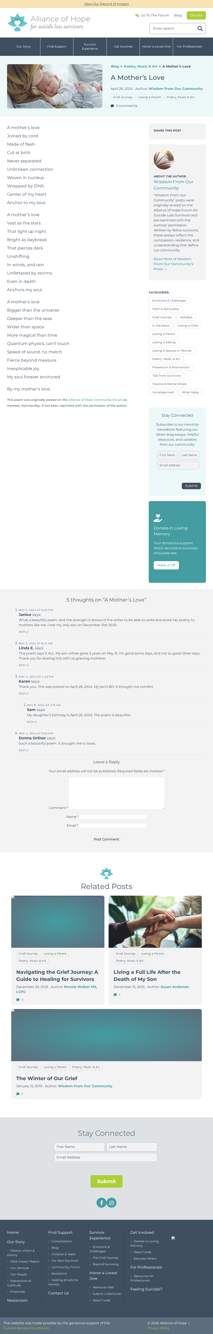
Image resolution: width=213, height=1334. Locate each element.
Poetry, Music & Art (140, 66)
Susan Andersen (175, 987)
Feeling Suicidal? (146, 1289)
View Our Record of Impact (106, 4)
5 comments (126, 106)
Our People (18, 1274)
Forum (155, 15)
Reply (24, 631)
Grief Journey (123, 97)
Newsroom (17, 1300)
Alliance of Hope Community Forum (95, 400)
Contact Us (58, 1293)
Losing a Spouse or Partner (172, 350)
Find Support (56, 46)
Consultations (62, 1241)
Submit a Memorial (107, 1294)
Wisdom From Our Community (176, 89)
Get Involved (123, 46)
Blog (178, 15)
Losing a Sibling (164, 342)
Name (72, 817)
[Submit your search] (200, 28)
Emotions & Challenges (169, 300)
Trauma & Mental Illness (169, 384)
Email (72, 825)
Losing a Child (187, 325)
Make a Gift (166, 565)
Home (13, 1232)
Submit (191, 486)
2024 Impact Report (25, 1261)
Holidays (186, 317)
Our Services (19, 1268)
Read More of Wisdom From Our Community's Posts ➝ (173, 264)
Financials (17, 1292)
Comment (58, 808)
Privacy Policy (158, 1328)
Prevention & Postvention (170, 367)
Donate (196, 15)
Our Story (23, 46)
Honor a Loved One (156, 46)
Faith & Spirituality (165, 309)
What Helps (190, 392)
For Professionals (189, 46)
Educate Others (145, 1258)
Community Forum (66, 1267)
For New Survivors (65, 1261)
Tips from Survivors (166, 375)
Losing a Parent (149, 97)
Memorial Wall (103, 1287)
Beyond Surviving (106, 1264)
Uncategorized (163, 392)
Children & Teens (64, 1254)
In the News (160, 325)
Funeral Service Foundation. (26, 1328)
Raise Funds (101, 1300)
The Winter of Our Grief (46, 1078)
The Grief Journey (105, 1258)
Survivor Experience (90, 46)
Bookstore (59, 1273)
